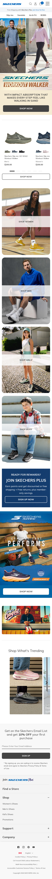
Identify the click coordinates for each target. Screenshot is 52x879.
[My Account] (35, 4)
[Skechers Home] (12, 3)
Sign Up (26, 755)
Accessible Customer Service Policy (20, 868)
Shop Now (26, 108)
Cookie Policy (20, 857)
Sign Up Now (26, 499)
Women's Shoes (10, 803)
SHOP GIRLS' (26, 360)
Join (5, 779)
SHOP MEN (26, 291)
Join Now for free (38, 10)
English (28, 853)
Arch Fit (33, 15)
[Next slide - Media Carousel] (46, 683)
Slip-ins (9, 15)
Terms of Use (40, 868)
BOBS (43, 15)
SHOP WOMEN (26, 221)
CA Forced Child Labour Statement (26, 860)
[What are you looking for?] (30, 3)
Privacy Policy (33, 766)
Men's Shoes (9, 809)
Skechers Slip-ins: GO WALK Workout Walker (16, 157)
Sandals (21, 15)
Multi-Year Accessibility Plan (26, 864)
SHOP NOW (26, 176)
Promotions (8, 819)
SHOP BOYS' (26, 429)
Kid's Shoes (8, 814)
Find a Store (11, 789)
